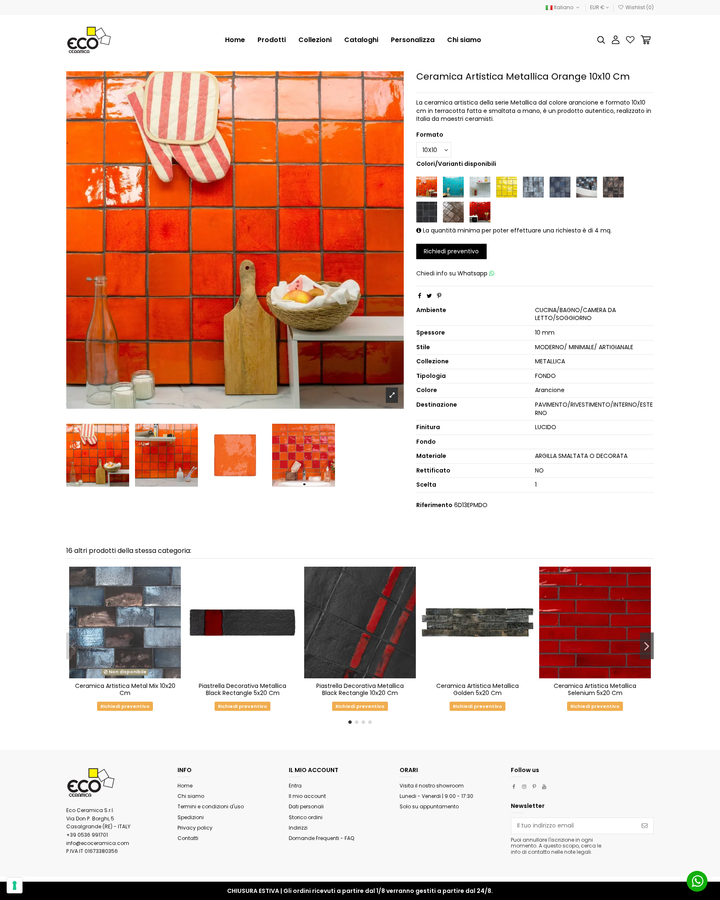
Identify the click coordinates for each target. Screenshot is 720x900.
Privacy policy (195, 827)
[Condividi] (419, 296)
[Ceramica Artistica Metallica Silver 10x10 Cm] (560, 186)
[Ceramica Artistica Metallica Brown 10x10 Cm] (613, 186)
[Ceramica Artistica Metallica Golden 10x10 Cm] (533, 186)
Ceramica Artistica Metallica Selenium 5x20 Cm (595, 689)
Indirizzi (298, 827)
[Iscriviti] (644, 826)
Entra (295, 785)
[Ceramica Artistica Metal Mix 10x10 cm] (586, 186)
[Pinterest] (439, 296)
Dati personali (306, 806)
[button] (315, 40)
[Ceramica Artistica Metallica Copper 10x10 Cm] (453, 212)
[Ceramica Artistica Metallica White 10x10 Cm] (480, 186)
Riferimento (434, 505)
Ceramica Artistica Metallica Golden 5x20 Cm (477, 689)
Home (185, 785)
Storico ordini (305, 817)
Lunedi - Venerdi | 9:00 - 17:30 (436, 796)
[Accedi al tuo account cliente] (615, 39)
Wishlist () (639, 7)
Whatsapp (473, 273)
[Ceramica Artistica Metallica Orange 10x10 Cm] (426, 186)
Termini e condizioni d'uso (211, 806)
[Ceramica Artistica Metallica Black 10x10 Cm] (426, 212)
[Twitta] (429, 296)
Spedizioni (191, 817)
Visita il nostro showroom (432, 785)
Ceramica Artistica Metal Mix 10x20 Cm (125, 689)
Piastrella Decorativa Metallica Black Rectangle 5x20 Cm (242, 689)
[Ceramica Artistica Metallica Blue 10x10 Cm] (453, 186)
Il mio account (307, 796)
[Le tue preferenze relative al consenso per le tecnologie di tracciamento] (14, 885)
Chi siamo (191, 796)
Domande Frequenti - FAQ (321, 838)
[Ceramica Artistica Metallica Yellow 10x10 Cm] (506, 186)
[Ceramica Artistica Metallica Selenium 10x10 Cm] (480, 212)
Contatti (188, 838)
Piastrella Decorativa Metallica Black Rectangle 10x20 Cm (360, 689)
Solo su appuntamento (429, 806)
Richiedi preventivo (451, 251)
